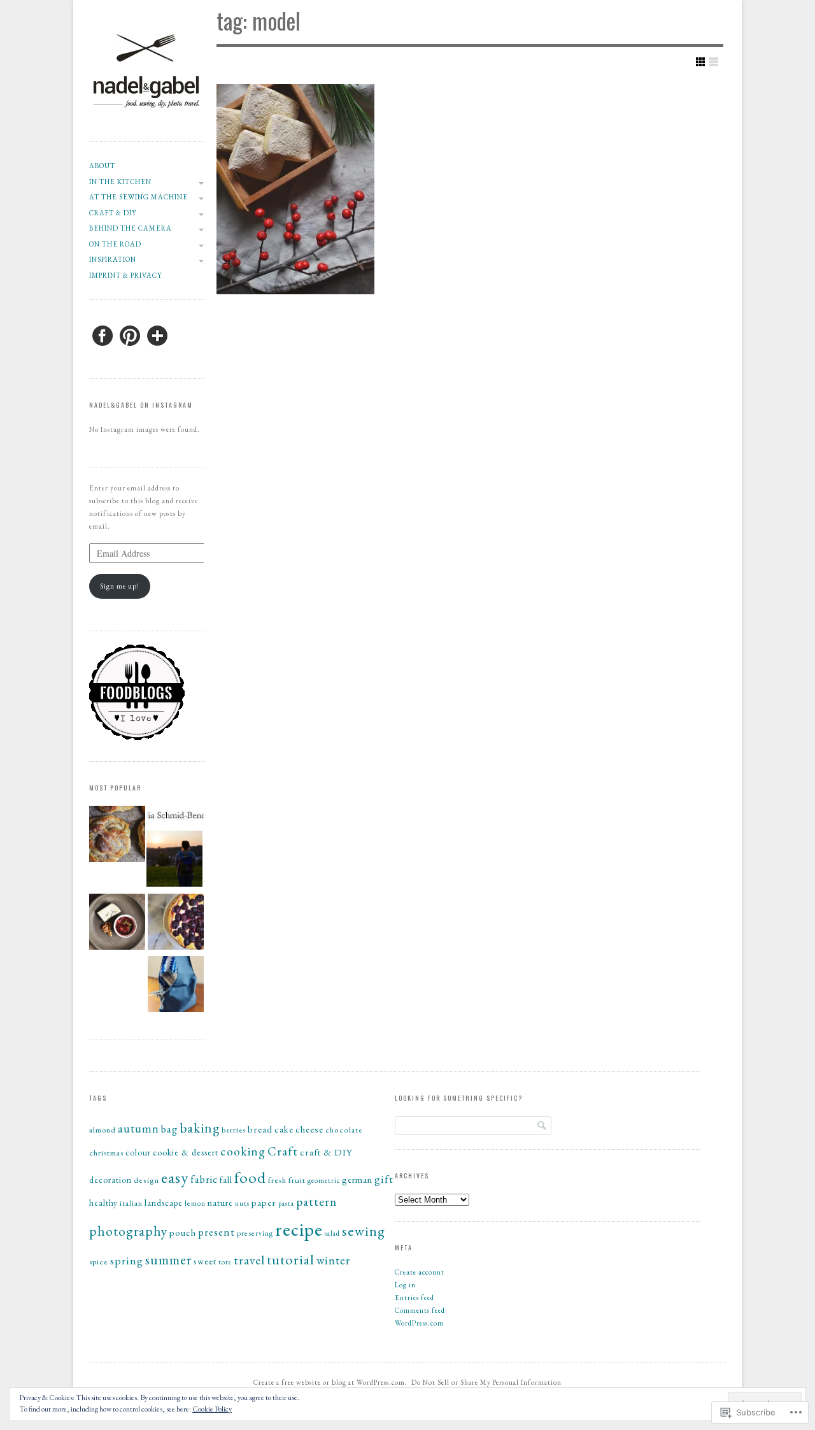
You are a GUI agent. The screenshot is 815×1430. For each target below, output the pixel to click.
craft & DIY (113, 212)
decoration (110, 1180)
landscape (164, 1202)
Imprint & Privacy (125, 275)
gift (383, 1179)
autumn (138, 1128)
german (357, 1179)
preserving (255, 1233)
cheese (309, 1129)
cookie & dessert (185, 1152)
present (216, 1232)
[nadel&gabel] (146, 126)
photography (128, 1231)
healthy (103, 1203)
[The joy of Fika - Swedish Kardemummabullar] (117, 836)
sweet (205, 1261)
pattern (316, 1202)
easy (174, 1177)
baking (200, 1127)
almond (102, 1129)
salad (332, 1233)
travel (249, 1260)
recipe (299, 1229)
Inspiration (112, 259)
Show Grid (700, 61)
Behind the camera (130, 228)
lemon (195, 1203)
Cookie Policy (212, 1409)
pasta (286, 1203)
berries (234, 1129)
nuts (242, 1203)
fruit (297, 1180)
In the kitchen (120, 181)
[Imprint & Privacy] (176, 817)
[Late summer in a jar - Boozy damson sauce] (117, 924)
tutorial (291, 1259)
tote (225, 1261)
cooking (243, 1151)
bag (169, 1129)
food (250, 1177)
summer (168, 1259)
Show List (713, 61)
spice (98, 1261)
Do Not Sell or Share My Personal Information (486, 1382)
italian (131, 1203)
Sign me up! (119, 586)
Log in (405, 1284)
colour (138, 1152)
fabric (204, 1179)
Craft (282, 1151)
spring (126, 1260)
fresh (277, 1180)
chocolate (344, 1130)
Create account (419, 1272)
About (102, 165)
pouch (182, 1232)
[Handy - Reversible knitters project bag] (176, 986)
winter (333, 1260)
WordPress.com (419, 1323)
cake (284, 1129)
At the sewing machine (138, 196)
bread (260, 1129)
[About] (174, 860)
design (146, 1180)
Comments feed (420, 1310)
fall (226, 1179)
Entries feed (414, 1297)
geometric (324, 1180)
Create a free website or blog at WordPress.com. (330, 1382)
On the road (115, 244)
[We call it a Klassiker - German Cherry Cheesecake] (176, 924)
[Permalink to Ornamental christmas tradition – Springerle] (295, 189)
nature (220, 1202)
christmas (106, 1152)
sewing (363, 1230)
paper (264, 1202)
